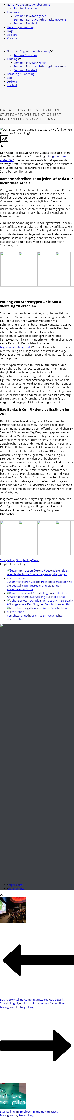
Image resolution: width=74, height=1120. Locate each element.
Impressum (15, 885)
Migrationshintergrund (15, 347)
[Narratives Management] (1, 45)
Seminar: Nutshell (25, 23)
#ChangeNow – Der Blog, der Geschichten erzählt (39, 604)
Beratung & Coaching (20, 27)
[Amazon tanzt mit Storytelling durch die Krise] (37, 593)
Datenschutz (16, 888)
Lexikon (12, 35)
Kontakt (12, 38)
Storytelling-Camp (27, 560)
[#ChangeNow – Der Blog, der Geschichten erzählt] (40, 600)
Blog (10, 31)
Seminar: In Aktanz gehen (30, 16)
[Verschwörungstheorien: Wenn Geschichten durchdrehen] (40, 612)
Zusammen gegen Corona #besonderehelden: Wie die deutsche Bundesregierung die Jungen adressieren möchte (39, 585)
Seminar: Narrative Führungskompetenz (40, 20)
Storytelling (7, 560)
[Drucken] (1, 146)
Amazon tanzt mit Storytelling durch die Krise (36, 597)
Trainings (13, 12)
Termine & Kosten (25, 8)
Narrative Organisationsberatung (28, 4)
